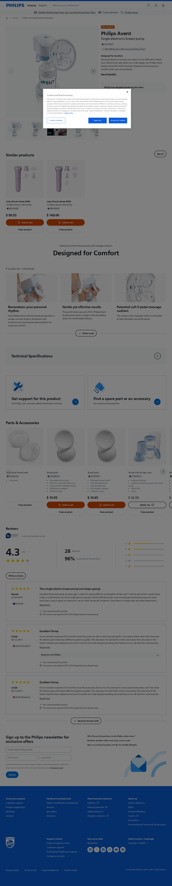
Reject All (97, 120)
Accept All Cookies (118, 120)
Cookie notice (68, 113)
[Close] (127, 92)
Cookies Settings (55, 120)
